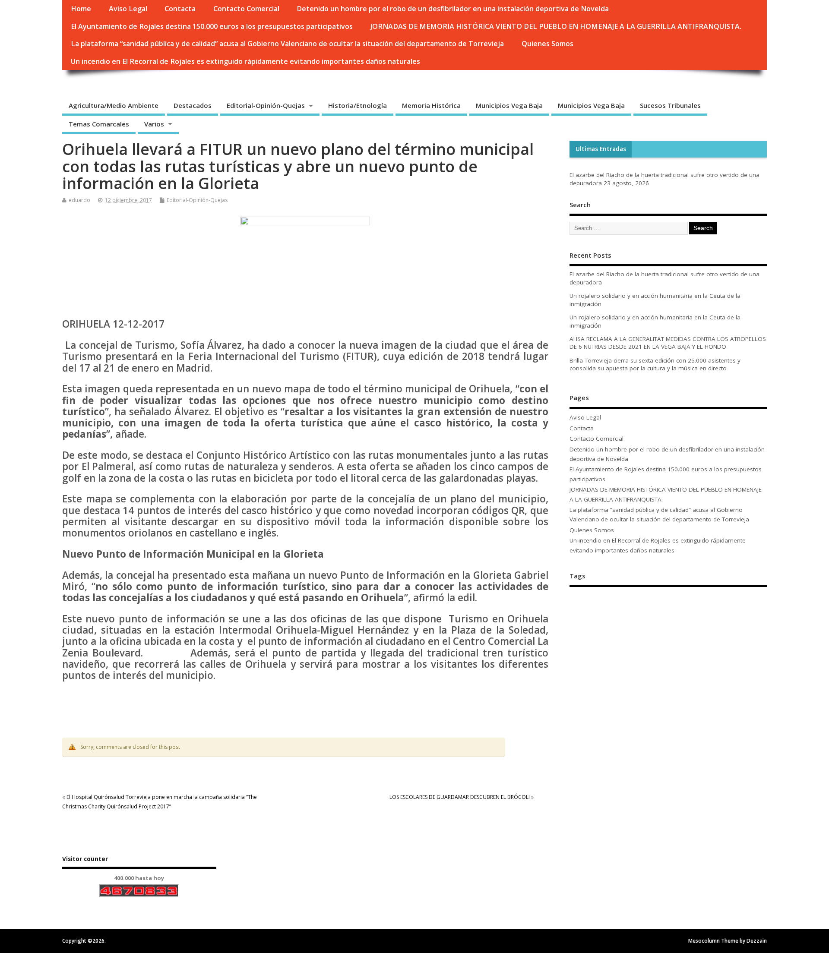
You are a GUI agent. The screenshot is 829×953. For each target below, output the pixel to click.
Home (81, 8)
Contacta (180, 8)
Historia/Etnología (357, 105)
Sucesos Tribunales (670, 105)
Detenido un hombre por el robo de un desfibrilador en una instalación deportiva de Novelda (453, 8)
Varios (154, 124)
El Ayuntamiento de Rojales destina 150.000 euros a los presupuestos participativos (212, 26)
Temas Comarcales (99, 124)
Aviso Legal (128, 8)
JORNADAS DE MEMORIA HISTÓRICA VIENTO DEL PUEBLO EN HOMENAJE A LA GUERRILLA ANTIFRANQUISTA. (555, 26)
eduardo (79, 200)
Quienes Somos (547, 43)
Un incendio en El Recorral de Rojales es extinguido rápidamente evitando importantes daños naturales (245, 61)
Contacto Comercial (246, 8)
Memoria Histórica (431, 105)
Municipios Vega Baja (509, 105)
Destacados (193, 105)
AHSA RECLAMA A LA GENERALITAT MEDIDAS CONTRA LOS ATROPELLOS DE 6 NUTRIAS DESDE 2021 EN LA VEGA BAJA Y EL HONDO (668, 343)
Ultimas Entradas (601, 149)
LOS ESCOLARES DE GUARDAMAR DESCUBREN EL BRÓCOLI (459, 797)
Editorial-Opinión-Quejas (266, 105)
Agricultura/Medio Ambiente (113, 105)
